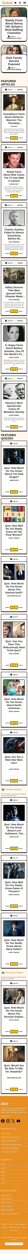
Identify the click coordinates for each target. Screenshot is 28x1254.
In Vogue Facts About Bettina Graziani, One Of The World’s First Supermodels (14, 351)
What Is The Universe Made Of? (10, 1213)
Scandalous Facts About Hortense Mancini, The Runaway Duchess (14, 120)
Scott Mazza (14, 769)
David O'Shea (14, 357)
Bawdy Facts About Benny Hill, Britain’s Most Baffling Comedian (14, 26)
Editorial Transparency (20, 1224)
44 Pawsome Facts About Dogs (9, 1148)
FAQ (19, 1227)
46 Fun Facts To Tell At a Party (9, 1152)
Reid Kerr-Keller (14, 596)
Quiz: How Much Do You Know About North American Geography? (14, 705)
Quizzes (3, 1168)
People (3, 1171)
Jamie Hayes (14, 480)
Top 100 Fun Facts (6, 1133)
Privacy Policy (12, 1227)
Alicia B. (14, 126)
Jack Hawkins (14, 242)
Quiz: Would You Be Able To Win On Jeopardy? (14, 1068)
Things (3, 1179)
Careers (24, 1227)
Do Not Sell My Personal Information (14, 1243)
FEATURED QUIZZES (8, 436)
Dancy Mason (14, 538)
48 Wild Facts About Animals (9, 1141)
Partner (11, 1224)
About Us (4, 1227)
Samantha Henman (14, 69)
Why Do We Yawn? (6, 1202)
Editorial (3, 1164)
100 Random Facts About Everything (11, 1144)
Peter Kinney (14, 415)
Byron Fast (14, 184)
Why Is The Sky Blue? (7, 1206)
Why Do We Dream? (6, 1199)
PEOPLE (20, 89)
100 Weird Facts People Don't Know (11, 1137)
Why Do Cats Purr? (6, 1195)
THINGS (20, 263)
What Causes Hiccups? (7, 1210)
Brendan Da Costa (14, 38)
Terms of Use (14, 1230)
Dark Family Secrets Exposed (14, 61)
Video (2, 1183)
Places (3, 1175)
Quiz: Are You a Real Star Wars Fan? (14, 759)
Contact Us (5, 1224)
